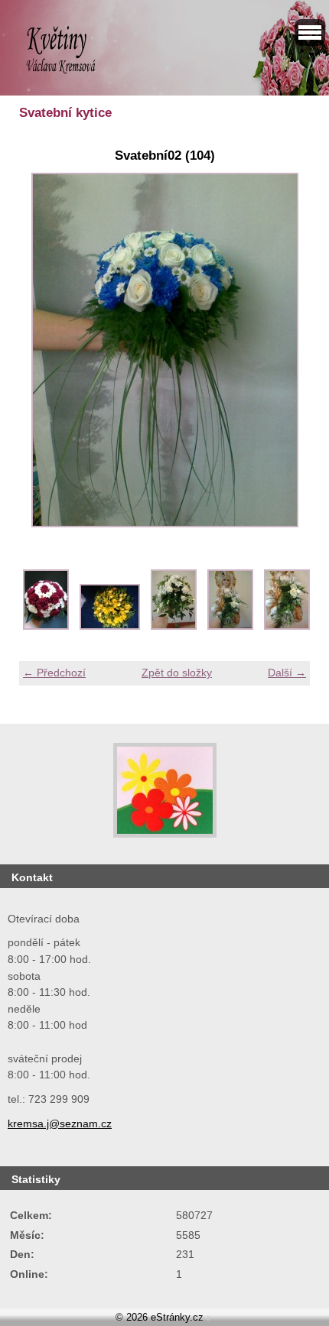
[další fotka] (285, 350)
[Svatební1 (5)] (287, 626)
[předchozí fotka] (44, 350)
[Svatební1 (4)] (230, 626)
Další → (287, 672)
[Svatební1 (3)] (174, 626)
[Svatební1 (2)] (110, 626)
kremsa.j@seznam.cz (60, 1123)
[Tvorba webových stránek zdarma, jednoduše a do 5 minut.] (209, 1318)
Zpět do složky (177, 672)
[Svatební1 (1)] (46, 626)
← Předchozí (54, 672)
